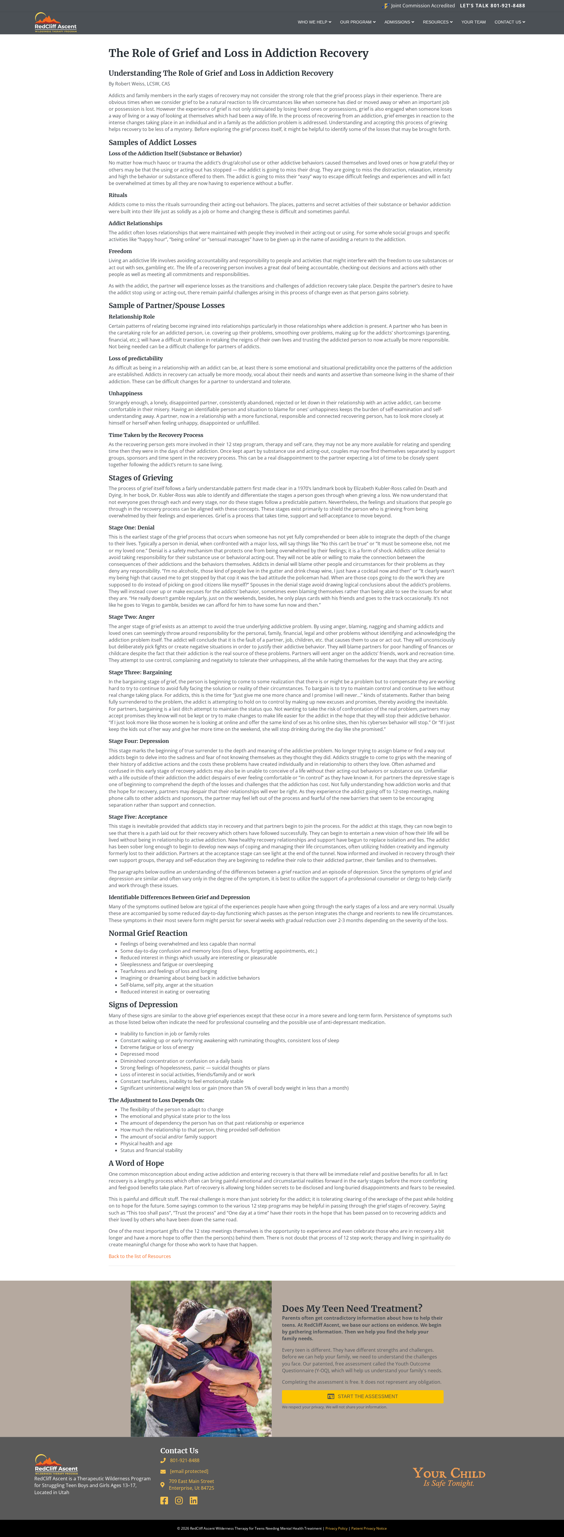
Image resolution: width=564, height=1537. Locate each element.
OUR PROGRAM (356, 22)
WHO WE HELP (312, 22)
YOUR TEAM (473, 22)
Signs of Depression (143, 1004)
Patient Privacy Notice (369, 1528)
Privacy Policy (336, 1528)
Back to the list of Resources (140, 1256)
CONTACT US (508, 22)
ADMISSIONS (397, 22)
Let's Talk (493, 5)
